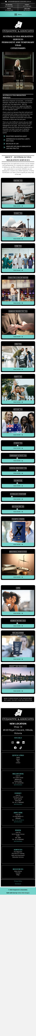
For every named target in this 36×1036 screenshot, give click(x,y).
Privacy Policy (18, 881)
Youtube (18, 873)
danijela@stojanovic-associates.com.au (19, 1)
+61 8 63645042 (19, 839)
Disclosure (18, 884)
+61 (15, 820)
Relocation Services (18, 857)
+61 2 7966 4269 (27, 6)
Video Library (18, 871)
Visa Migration (18, 852)
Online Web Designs (23, 893)
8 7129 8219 (20, 820)
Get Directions (18, 785)
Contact (18, 763)
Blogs (18, 875)
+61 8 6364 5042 (9, 10)
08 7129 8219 (27, 10)
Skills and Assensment (18, 855)
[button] (18, 206)
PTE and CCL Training (18, 853)
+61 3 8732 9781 (9, 6)
